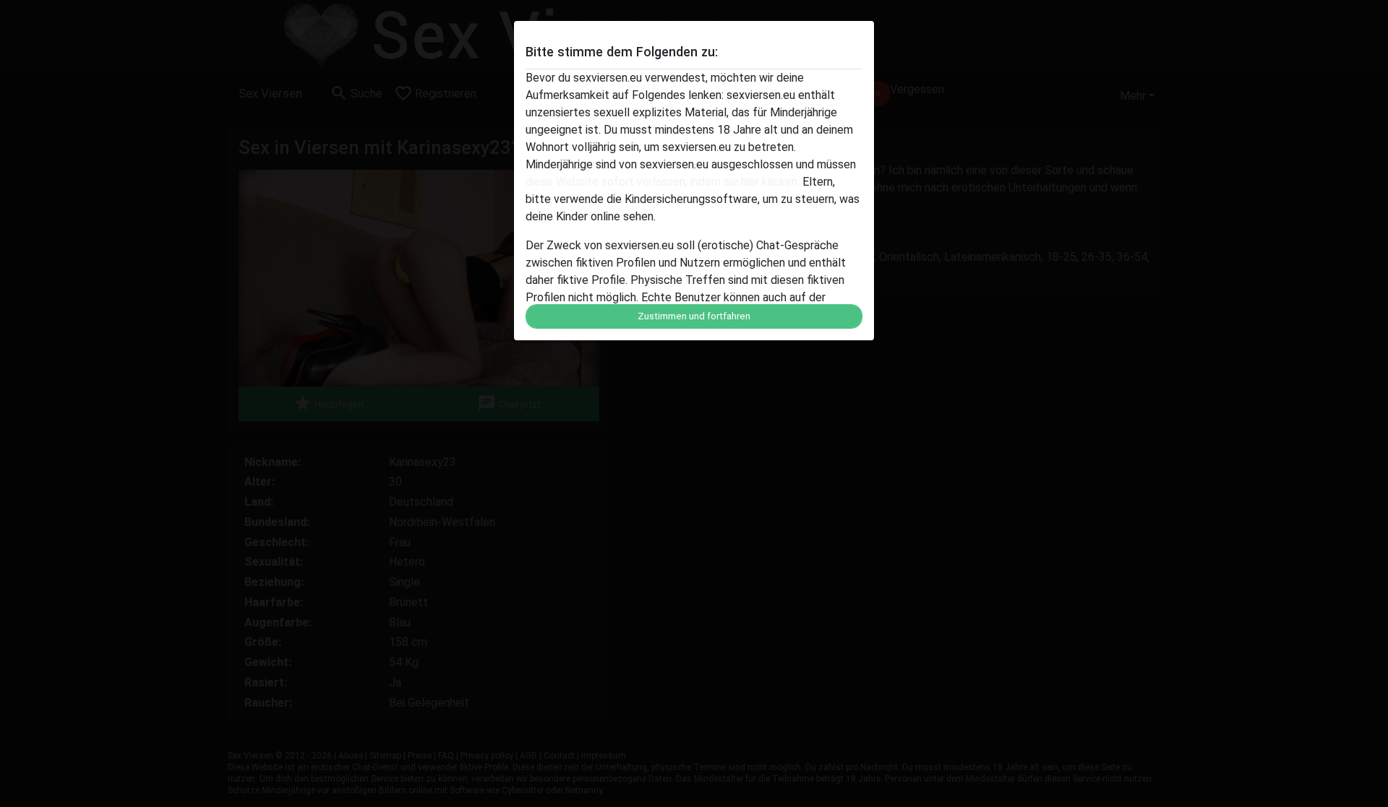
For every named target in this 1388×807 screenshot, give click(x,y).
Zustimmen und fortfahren (694, 316)
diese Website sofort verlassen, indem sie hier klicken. (663, 182)
